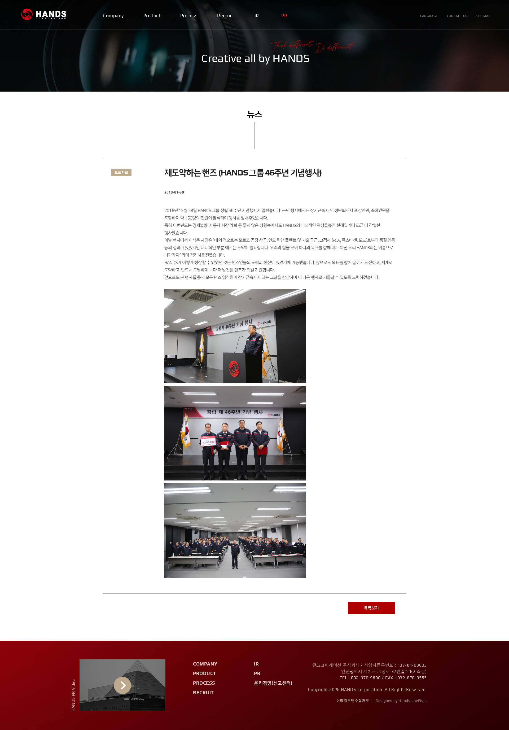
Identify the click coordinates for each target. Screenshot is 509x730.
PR (284, 16)
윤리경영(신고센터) (273, 683)
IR (256, 16)
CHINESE (430, 69)
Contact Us (457, 16)
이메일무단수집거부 (352, 701)
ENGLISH (430, 51)
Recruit (225, 16)
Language (429, 16)
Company (113, 16)
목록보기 (371, 608)
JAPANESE (431, 60)
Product (152, 16)
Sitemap (483, 16)
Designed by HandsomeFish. (401, 701)
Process (189, 16)
